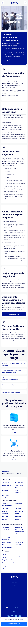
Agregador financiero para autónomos (12, 557)
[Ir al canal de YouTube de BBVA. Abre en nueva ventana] (20, 616)
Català (11, 608)
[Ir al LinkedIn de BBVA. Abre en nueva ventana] (16, 616)
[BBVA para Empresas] (14, 3)
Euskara (14, 611)
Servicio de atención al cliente (14, 603)
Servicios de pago (14, 594)
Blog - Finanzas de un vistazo (10, 560)
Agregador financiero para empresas (12, 554)
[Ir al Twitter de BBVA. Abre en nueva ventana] (12, 616)
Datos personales (14, 588)
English (17, 608)
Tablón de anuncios (14, 600)
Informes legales (14, 591)
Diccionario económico (8, 563)
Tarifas (14, 597)
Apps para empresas (7, 566)
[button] (2, 3)
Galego (23, 608)
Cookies (14, 585)
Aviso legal (14, 582)
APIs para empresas (7, 569)
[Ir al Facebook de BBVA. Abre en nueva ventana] (8, 616)
